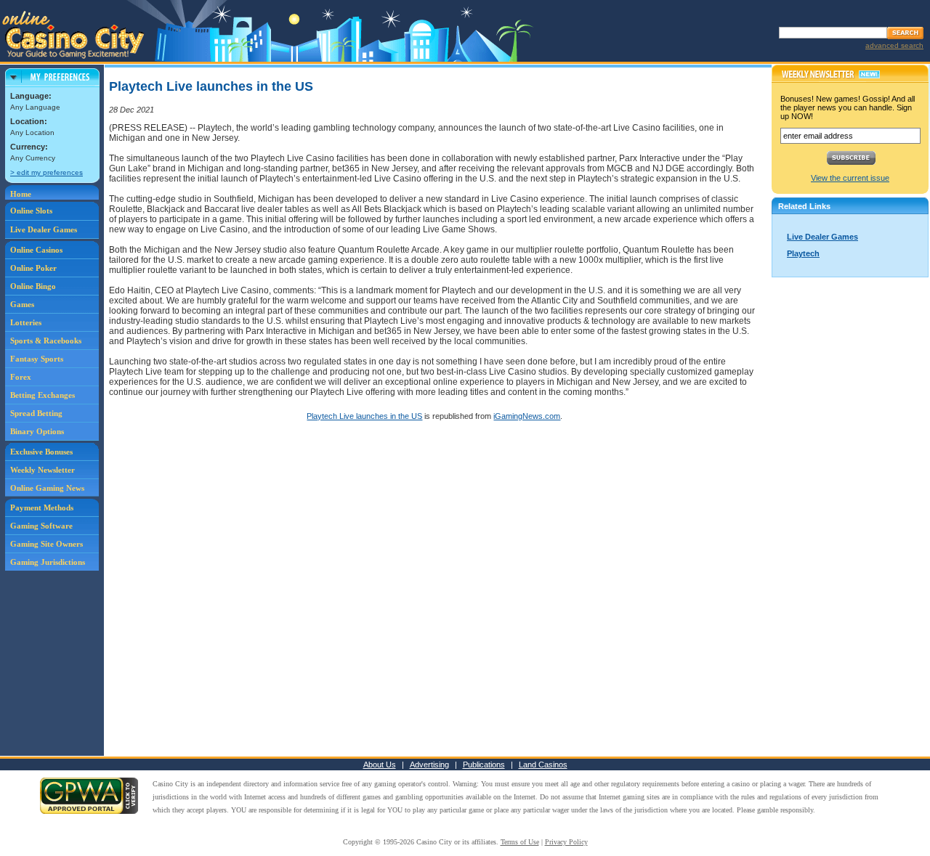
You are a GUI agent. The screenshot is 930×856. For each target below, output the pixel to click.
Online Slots (31, 210)
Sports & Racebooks (45, 340)
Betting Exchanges (42, 395)
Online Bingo (33, 286)
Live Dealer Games (43, 229)
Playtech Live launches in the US (364, 416)
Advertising (429, 764)
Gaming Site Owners (46, 543)
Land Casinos (543, 764)
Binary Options (37, 431)
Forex (20, 376)
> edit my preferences (46, 172)
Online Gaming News (47, 488)
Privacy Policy (566, 842)
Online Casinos (36, 249)
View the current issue (850, 178)
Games (22, 304)
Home (20, 193)
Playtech (803, 253)
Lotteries (25, 322)
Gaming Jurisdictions (47, 562)
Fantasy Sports (36, 358)
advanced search (894, 45)
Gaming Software (41, 525)
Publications (484, 764)
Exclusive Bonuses (41, 451)
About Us (379, 764)
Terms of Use (520, 842)
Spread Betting (36, 413)
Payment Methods (41, 507)
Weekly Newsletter (42, 469)
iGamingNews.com (526, 416)
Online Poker (33, 268)
